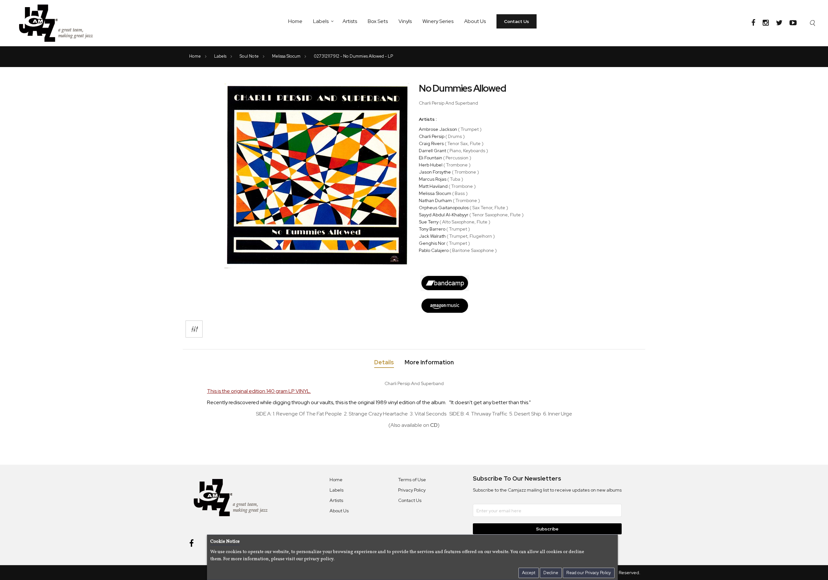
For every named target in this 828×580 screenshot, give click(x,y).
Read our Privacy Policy (588, 572)
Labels (321, 21)
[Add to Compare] (194, 329)
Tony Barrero (432, 229)
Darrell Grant (432, 151)
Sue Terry (429, 222)
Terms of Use (412, 480)
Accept (528, 572)
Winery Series (437, 21)
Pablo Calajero (434, 250)
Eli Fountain (430, 158)
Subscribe (547, 529)
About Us (475, 21)
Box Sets (378, 21)
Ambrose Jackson (438, 129)
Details (384, 362)
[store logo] (60, 23)
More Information (429, 362)
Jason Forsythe (435, 172)
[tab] (384, 363)
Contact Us (516, 21)
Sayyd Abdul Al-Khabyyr (443, 215)
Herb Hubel (430, 165)
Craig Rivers (431, 143)
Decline (550, 572)
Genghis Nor (432, 243)
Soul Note (250, 56)
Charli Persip (431, 136)
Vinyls (405, 21)
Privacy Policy (412, 490)
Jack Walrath (432, 236)
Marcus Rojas (432, 179)
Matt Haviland (433, 186)
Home (295, 21)
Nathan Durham (435, 200)
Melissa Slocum (286, 56)
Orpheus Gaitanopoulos (444, 207)
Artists (350, 21)
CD (434, 425)
